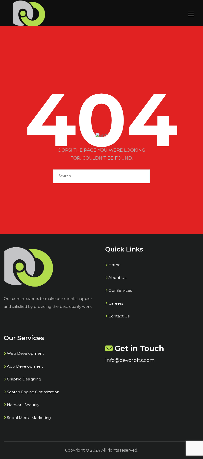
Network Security (23, 404)
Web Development (25, 353)
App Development (25, 366)
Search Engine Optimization (33, 392)
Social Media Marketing (29, 417)
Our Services (120, 290)
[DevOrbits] (29, 13)
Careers (115, 303)
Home (114, 264)
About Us (117, 277)
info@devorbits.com (130, 360)
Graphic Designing (24, 379)
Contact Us (118, 316)
